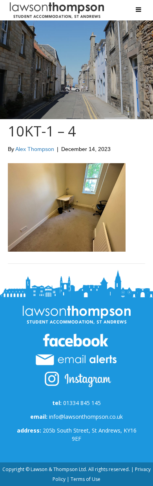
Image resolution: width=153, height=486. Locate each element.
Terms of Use (85, 479)
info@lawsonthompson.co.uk (86, 416)
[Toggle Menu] (138, 9)
